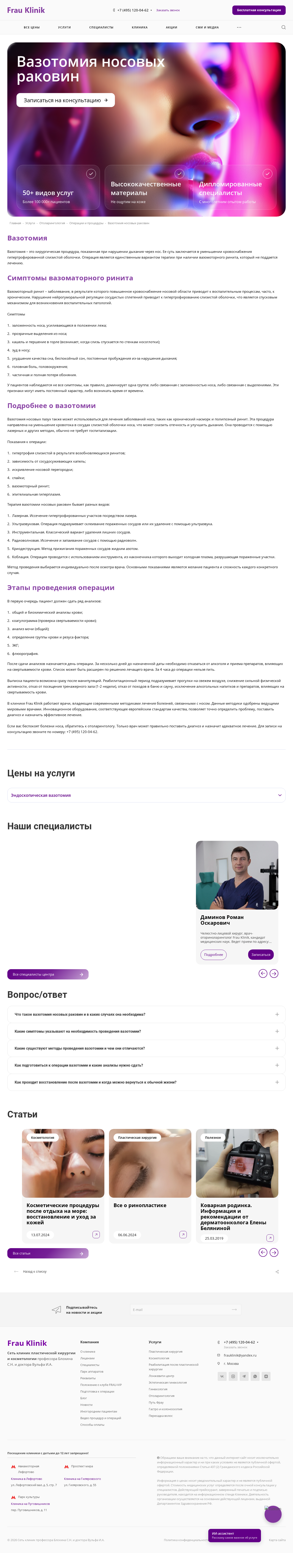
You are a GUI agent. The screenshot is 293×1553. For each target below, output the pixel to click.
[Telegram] (244, 1376)
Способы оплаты (92, 1425)
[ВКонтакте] (222, 1376)
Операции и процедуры (86, 223)
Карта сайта (277, 1540)
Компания (89, 1342)
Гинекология (158, 1389)
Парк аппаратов (91, 1371)
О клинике (87, 1351)
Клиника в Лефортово (26, 1479)
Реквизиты (88, 1378)
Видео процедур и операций (100, 1418)
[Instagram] (233, 1376)
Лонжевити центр (161, 1376)
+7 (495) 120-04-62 (133, 10)
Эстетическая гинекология (168, 1382)
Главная (15, 223)
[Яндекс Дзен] (266, 1376)
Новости (86, 1405)
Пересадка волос (161, 1416)
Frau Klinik (27, 1343)
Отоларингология (52, 223)
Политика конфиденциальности (186, 1540)
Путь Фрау (156, 1402)
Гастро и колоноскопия (165, 1409)
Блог (83, 1398)
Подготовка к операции (97, 1391)
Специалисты (89, 1365)
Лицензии (87, 1358)
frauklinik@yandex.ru (240, 1355)
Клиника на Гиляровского (82, 1479)
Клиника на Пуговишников (30, 1504)
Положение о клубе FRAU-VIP (101, 1385)
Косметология (159, 1358)
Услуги (30, 223)
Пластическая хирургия (165, 1351)
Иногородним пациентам (98, 1411)
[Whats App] (255, 1376)
